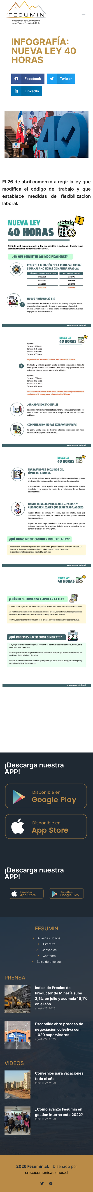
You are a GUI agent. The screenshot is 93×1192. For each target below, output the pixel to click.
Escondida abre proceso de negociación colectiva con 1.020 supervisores (59, 1029)
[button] (27, 79)
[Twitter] (42, 1183)
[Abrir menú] (83, 13)
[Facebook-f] (51, 1183)
